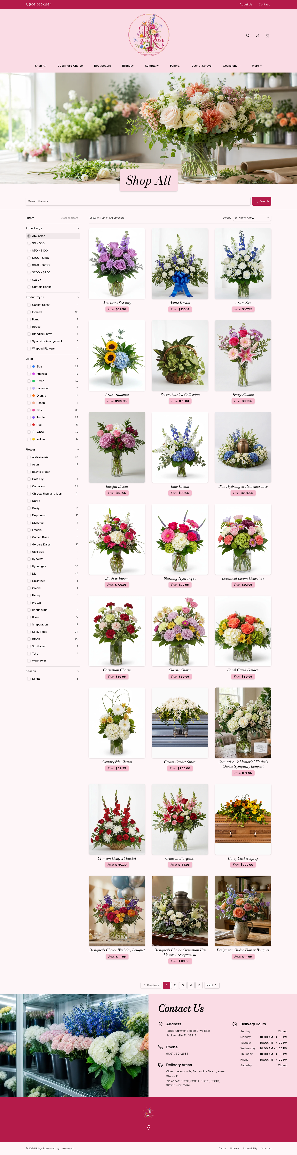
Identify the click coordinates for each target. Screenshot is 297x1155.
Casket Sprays (202, 65)
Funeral (175, 65)
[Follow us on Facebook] (148, 1127)
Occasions (230, 65)
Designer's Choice (70, 65)
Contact (264, 4)
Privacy (234, 1148)
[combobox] (252, 218)
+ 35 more (183, 1085)
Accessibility (250, 1148)
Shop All (40, 65)
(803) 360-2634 (40, 4)
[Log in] (258, 36)
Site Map (266, 1148)
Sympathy (152, 65)
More (255, 65)
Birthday (128, 65)
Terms (222, 1148)
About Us (246, 4)
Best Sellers (102, 65)
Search (264, 201)
